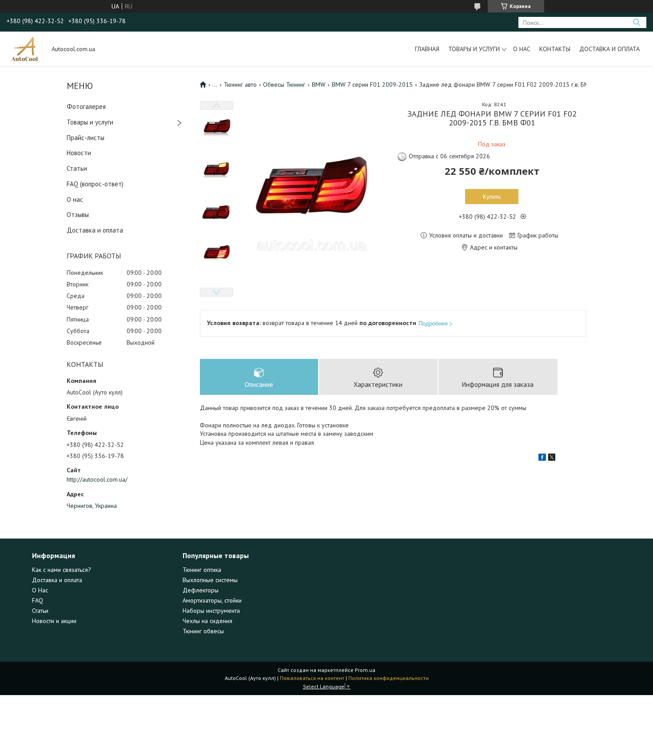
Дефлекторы (201, 590)
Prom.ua (365, 670)
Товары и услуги (474, 49)
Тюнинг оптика (202, 570)
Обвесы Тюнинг (284, 84)
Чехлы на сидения (207, 621)
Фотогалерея (86, 106)
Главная (427, 49)
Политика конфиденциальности (388, 678)
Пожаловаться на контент (312, 678)
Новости (79, 153)
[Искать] (636, 22)
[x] (551, 458)
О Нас (40, 590)
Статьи (77, 168)
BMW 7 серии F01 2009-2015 (372, 84)
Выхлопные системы (210, 580)
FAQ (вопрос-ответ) (95, 184)
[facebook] (542, 458)
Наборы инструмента (211, 611)
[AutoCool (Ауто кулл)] (25, 48)
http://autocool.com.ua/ (97, 479)
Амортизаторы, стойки (212, 600)
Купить (492, 197)
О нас (521, 49)
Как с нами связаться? (61, 570)
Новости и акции (54, 621)
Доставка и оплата (609, 49)
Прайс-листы (85, 137)
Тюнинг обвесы (203, 631)
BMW (319, 84)
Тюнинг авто (240, 84)
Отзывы (78, 214)
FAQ (37, 600)
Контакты (554, 49)
